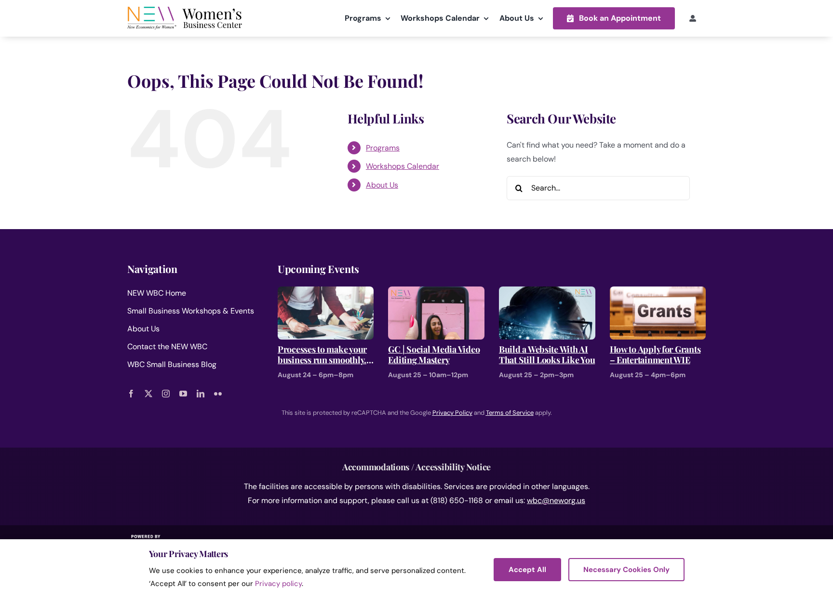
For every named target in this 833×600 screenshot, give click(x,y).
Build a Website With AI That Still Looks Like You (547, 354)
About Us (382, 185)
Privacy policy (278, 583)
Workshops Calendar (402, 166)
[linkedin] (200, 393)
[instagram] (166, 393)
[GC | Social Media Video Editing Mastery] (436, 293)
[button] (614, 18)
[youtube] (183, 393)
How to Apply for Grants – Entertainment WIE (655, 354)
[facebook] (131, 393)
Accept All (527, 569)
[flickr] (218, 393)
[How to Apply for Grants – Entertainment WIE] (658, 293)
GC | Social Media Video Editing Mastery (434, 354)
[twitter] (148, 393)
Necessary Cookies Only (626, 569)
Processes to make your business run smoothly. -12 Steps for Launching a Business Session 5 (323, 354)
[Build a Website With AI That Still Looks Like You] (547, 293)
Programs (383, 148)
